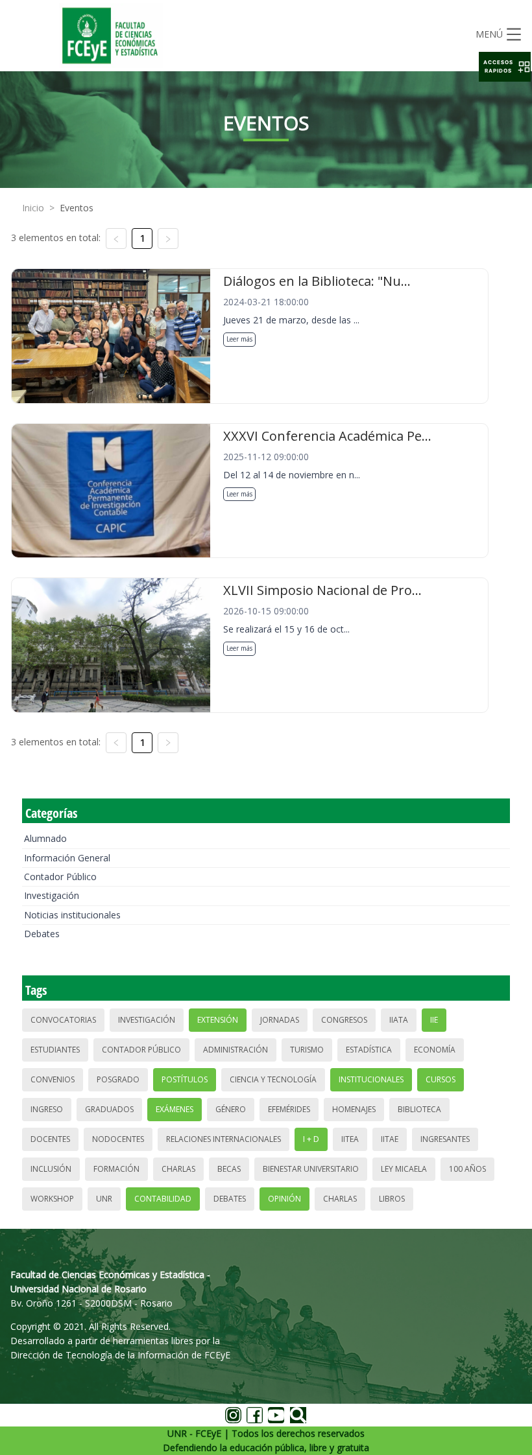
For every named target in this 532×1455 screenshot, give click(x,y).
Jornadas (279, 1019)
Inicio (33, 208)
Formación (116, 1168)
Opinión (284, 1198)
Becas (229, 1168)
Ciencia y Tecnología (273, 1079)
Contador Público (60, 876)
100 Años (467, 1168)
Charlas (178, 1168)
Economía (434, 1049)
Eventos (76, 208)
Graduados (109, 1109)
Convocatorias (63, 1019)
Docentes (50, 1139)
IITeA (350, 1139)
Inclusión (50, 1168)
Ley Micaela (404, 1168)
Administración (235, 1049)
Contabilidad (162, 1198)
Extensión (217, 1019)
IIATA (398, 1019)
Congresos (344, 1019)
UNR (104, 1198)
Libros (392, 1198)
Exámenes (174, 1109)
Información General (67, 858)
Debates (42, 933)
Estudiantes (55, 1049)
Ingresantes (445, 1139)
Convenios (52, 1079)
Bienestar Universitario (311, 1168)
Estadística (369, 1049)
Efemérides (289, 1109)
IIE (434, 1019)
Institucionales (371, 1079)
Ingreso (46, 1109)
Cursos (440, 1079)
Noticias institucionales (72, 915)
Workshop (52, 1198)
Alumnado (45, 838)
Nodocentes (118, 1139)
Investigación (51, 895)
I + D (311, 1139)
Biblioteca (419, 1109)
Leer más (239, 338)
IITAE (389, 1139)
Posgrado (118, 1079)
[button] (505, 67)
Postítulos (185, 1079)
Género (230, 1109)
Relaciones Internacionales (223, 1139)
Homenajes (354, 1109)
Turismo (307, 1049)
